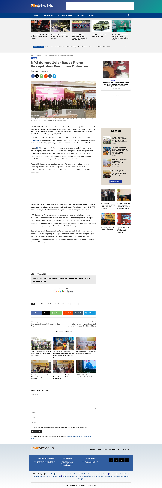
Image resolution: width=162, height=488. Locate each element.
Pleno (37, 129)
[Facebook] (33, 76)
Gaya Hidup (115, 80)
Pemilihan (58, 304)
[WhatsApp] (41, 76)
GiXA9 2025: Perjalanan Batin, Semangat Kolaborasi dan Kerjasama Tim (121, 37)
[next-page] (35, 383)
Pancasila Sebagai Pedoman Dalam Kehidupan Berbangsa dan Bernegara (41, 376)
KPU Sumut (51, 304)
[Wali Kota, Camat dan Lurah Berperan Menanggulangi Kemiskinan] (86, 343)
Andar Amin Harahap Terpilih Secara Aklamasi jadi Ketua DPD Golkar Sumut (124, 206)
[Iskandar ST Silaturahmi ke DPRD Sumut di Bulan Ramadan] (108, 195)
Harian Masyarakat (68, 476)
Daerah (39, 55)
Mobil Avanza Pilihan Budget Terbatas (99, 35)
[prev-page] (32, 383)
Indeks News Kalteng (86, 474)
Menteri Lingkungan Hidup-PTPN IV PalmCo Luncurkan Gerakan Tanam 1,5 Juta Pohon (41, 353)
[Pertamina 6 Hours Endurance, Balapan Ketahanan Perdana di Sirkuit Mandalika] (81, 26)
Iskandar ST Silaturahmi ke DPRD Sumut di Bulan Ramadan (108, 206)
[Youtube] (126, 460)
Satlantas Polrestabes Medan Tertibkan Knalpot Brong (60, 36)
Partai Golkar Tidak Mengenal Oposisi (107, 228)
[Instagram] (116, 460)
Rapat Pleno (75, 304)
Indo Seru (112, 474)
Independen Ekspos (101, 474)
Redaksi (37, 71)
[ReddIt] (46, 76)
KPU (38, 148)
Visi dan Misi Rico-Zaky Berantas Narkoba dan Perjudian (123, 230)
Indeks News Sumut (71, 474)
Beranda (33, 55)
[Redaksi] (32, 71)
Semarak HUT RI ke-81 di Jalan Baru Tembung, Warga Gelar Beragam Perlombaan (116, 84)
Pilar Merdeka (66, 304)
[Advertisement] (100, 6)
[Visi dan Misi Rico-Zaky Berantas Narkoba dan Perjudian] (124, 219)
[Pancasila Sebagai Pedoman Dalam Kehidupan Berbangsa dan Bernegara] (41, 366)
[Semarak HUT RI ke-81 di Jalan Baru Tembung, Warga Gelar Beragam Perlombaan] (116, 69)
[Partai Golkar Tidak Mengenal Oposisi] (108, 219)
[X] (37, 76)
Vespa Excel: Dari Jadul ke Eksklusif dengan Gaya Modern (40, 36)
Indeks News (59, 474)
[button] (128, 15)
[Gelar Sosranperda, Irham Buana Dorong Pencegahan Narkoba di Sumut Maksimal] (63, 366)
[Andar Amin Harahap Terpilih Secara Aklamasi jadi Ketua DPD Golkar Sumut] (124, 195)
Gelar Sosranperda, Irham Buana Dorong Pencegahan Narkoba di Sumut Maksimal (62, 376)
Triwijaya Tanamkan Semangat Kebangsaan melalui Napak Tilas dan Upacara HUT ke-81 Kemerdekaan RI (120, 150)
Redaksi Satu (49, 474)
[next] (128, 47)
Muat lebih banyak (115, 181)
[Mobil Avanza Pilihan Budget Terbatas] (101, 26)
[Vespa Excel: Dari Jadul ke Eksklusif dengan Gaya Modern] (40, 26)
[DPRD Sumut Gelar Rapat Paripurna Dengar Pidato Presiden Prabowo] (86, 366)
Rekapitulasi (83, 304)
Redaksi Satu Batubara (112, 476)
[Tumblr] (50, 76)
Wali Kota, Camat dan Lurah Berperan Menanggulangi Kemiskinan (119, 162)
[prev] (125, 47)
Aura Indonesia (45, 476)
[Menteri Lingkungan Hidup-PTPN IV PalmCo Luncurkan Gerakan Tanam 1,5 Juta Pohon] (41, 343)
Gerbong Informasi (82, 476)
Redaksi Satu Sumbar (96, 476)
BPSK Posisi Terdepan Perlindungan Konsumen (62, 47)
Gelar (37, 304)
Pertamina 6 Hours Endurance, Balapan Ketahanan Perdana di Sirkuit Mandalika (79, 37)
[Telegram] (54, 76)
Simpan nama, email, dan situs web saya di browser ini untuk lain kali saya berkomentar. (60, 427)
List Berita (120, 474)
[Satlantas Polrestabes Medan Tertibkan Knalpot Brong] (60, 26)
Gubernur (35, 140)
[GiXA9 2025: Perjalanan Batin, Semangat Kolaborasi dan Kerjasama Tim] (121, 26)
